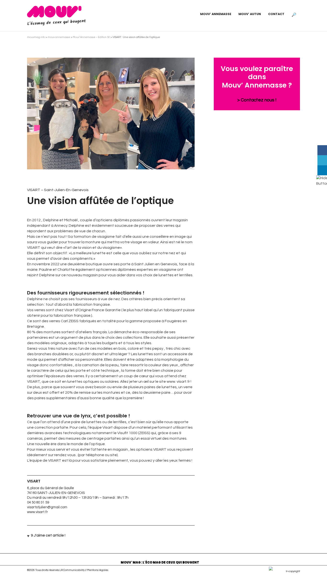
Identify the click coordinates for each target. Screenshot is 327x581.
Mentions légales (97, 570)
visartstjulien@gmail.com (47, 507)
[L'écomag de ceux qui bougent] (54, 11)
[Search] (294, 14)
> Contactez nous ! (256, 100)
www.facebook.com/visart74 (111, 518)
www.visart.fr (37, 512)
